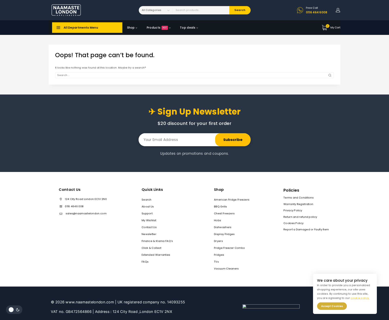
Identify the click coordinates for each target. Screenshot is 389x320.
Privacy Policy (292, 210)
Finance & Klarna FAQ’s (157, 241)
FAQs (145, 262)
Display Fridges (224, 234)
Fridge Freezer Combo (229, 248)
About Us (148, 206)
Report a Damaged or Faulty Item (306, 229)
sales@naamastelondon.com (86, 213)
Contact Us (149, 227)
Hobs (217, 220)
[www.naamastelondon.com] (66, 10)
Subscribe (233, 139)
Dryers (218, 241)
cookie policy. (360, 298)
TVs (216, 262)
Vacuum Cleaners (226, 269)
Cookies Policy (293, 223)
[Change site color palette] (14, 309)
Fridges (219, 255)
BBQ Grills (220, 206)
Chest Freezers (224, 213)
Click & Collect (151, 248)
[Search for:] (194, 75)
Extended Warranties (156, 255)
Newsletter (149, 234)
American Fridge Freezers (231, 200)
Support (147, 213)
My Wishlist (149, 220)
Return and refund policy (300, 217)
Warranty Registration (298, 204)
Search (147, 200)
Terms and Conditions (298, 198)
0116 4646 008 (74, 206)
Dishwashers (222, 227)
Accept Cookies (332, 306)
